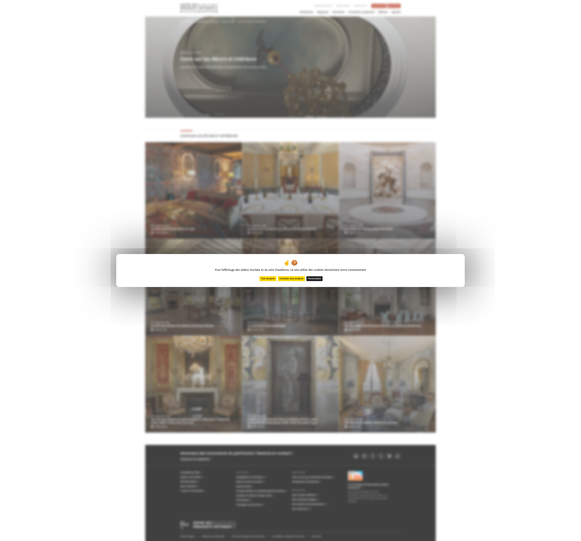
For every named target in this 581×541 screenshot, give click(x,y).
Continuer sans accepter (291, 278)
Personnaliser (314, 278)
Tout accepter (268, 278)
